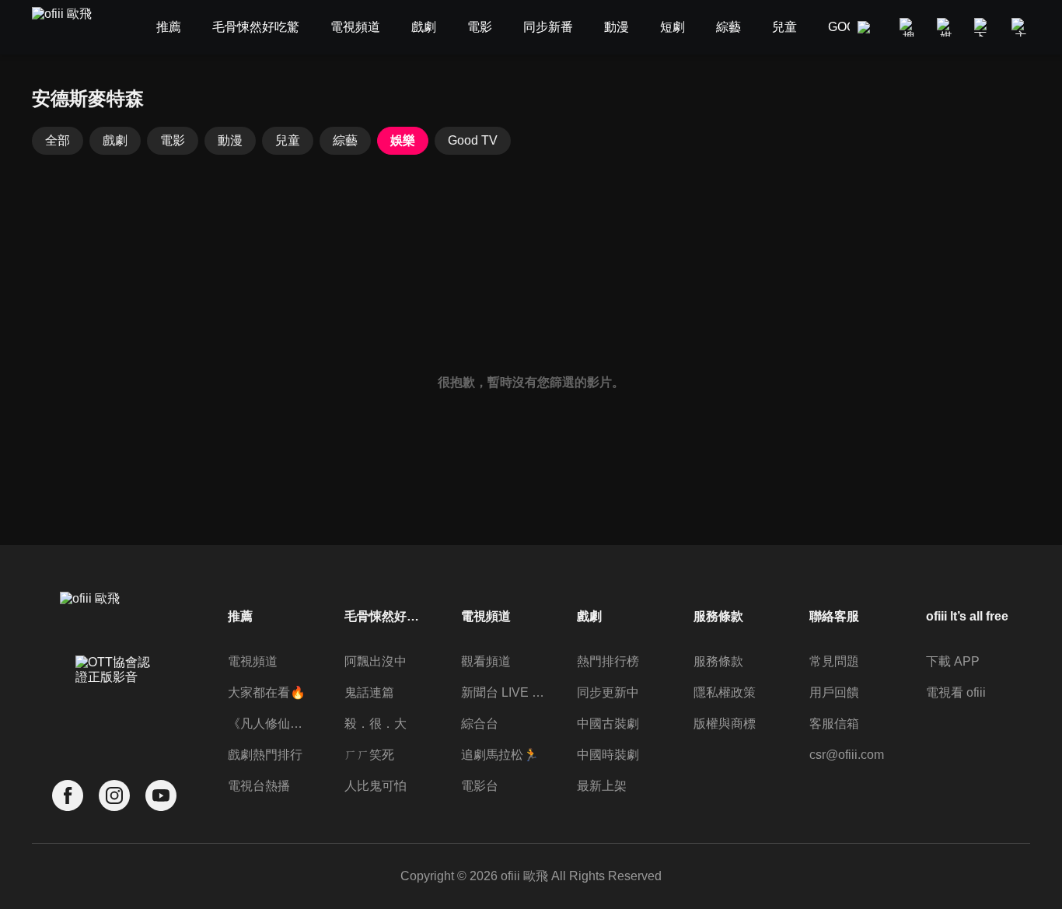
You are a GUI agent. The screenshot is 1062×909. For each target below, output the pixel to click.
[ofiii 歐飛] (71, 27)
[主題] (1020, 27)
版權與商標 (724, 723)
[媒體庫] (946, 27)
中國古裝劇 (608, 723)
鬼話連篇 (369, 692)
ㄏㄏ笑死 (369, 754)
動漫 (230, 140)
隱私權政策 (724, 692)
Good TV (473, 140)
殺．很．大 (375, 723)
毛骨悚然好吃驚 (386, 616)
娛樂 (402, 140)
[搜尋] (909, 27)
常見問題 (834, 661)
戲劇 (115, 140)
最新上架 (602, 785)
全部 (57, 140)
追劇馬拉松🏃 (500, 754)
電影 (172, 140)
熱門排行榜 (608, 661)
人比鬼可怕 (375, 785)
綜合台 (479, 723)
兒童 (287, 140)
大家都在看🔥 (267, 692)
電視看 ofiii (956, 692)
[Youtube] (160, 796)
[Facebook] (67, 796)
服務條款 (718, 661)
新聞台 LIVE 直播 (503, 692)
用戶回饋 (834, 692)
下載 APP (953, 661)
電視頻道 (253, 661)
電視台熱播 (259, 785)
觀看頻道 (486, 661)
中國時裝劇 (608, 754)
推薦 (240, 616)
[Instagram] (114, 796)
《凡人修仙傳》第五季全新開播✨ (270, 723)
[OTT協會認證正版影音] (114, 704)
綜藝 (345, 140)
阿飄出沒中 (375, 661)
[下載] (983, 27)
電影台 (479, 785)
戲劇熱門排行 (265, 754)
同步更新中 (608, 692)
